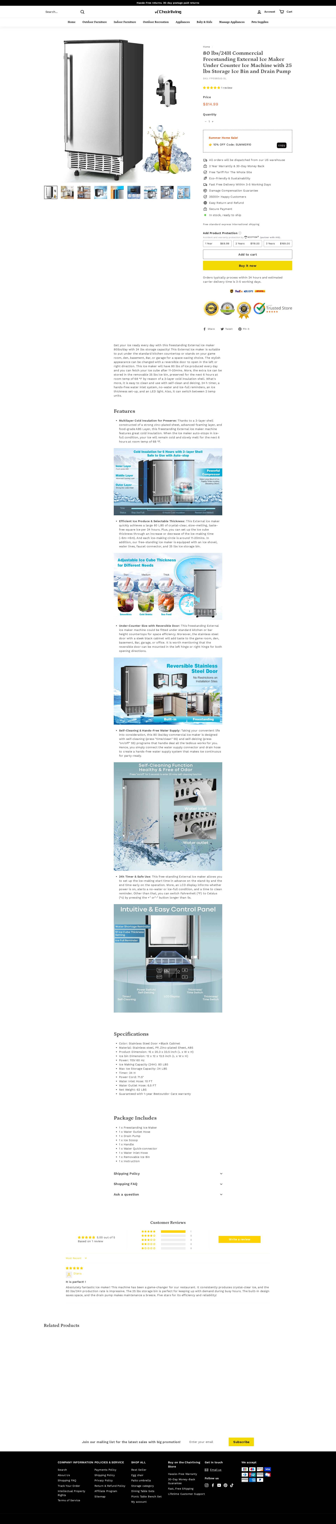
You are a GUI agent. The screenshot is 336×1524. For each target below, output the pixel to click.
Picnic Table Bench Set (146, 1496)
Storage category (142, 1485)
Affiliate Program (105, 1491)
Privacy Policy (103, 1480)
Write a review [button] (239, 1239)
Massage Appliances (231, 22)
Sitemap (100, 1496)
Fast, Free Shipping (181, 1488)
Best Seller (138, 1469)
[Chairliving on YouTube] (219, 1485)
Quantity (209, 114)
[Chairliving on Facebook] (213, 1485)
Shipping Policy (127, 1174)
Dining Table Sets (143, 1491)
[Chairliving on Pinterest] (225, 1485)
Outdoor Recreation (156, 22)
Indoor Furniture (125, 22)
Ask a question (126, 1194)
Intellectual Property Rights (71, 1493)
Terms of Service (69, 1500)
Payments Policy (105, 1469)
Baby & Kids (204, 22)
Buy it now (248, 265)
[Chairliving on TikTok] (232, 1485)
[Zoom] (117, 109)
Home (71, 22)
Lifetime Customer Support (186, 1493)
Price (207, 97)
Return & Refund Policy (109, 1485)
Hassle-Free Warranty (182, 1474)
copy (281, 145)
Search (62, 1469)
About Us (64, 1475)
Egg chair (137, 1475)
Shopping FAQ (126, 1184)
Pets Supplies (259, 22)
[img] (74, 1268)
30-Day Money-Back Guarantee (181, 1481)
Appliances (183, 22)
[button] (212, 87)
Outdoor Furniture (94, 22)
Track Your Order (69, 1485)
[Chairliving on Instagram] (206, 1485)
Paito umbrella (141, 1480)
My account (138, 1501)
